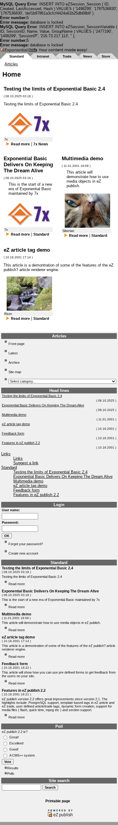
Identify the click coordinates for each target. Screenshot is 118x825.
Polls (10, 773)
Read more (20, 144)
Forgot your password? (25, 544)
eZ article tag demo (16, 424)
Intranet (43, 56)
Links (6, 454)
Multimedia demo (14, 414)
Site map (14, 372)
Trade (67, 56)
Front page (16, 344)
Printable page (57, 801)
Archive (14, 362)
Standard (16, 56)
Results (12, 768)
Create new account (23, 553)
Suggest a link (25, 463)
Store (106, 56)
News (87, 56)
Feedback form (13, 433)
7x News (40, 144)
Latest (13, 353)
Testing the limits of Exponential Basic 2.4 (32, 396)
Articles (11, 64)
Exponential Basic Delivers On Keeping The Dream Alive (43, 405)
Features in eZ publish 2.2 (21, 443)
